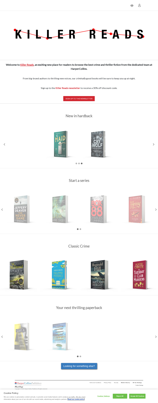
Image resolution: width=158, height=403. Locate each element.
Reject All (119, 396)
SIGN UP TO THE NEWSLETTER (79, 98)
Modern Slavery (125, 382)
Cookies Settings (103, 396)
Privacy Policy (107, 382)
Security (116, 382)
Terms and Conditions (95, 382)
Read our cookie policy (76, 399)
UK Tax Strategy (137, 382)
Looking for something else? (79, 366)
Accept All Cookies (137, 396)
